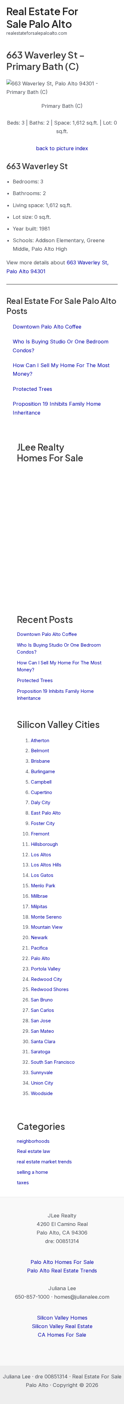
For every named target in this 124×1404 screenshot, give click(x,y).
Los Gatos (42, 875)
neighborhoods (33, 1141)
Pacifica (39, 948)
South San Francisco (53, 1062)
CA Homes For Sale (62, 1335)
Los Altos (41, 855)
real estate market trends (44, 1162)
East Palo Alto (46, 813)
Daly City (40, 802)
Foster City (43, 823)
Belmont (40, 751)
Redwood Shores (50, 989)
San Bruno (42, 1000)
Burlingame (43, 771)
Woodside (42, 1093)
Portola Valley (45, 969)
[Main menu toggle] (110, 21)
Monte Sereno (46, 917)
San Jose (41, 1021)
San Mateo (42, 1031)
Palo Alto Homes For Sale (62, 1262)
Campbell (41, 782)
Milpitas (39, 906)
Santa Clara (43, 1041)
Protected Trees (35, 680)
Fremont (40, 834)
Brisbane (40, 761)
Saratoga (40, 1052)
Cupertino (41, 792)
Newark (39, 937)
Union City (42, 1083)
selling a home (32, 1172)
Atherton (40, 740)
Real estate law (33, 1151)
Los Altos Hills (46, 865)
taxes (23, 1182)
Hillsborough (44, 844)
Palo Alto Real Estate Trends (62, 1270)
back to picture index (62, 148)
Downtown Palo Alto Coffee (47, 634)
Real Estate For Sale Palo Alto (42, 17)
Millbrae (39, 896)
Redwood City (46, 979)
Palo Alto (40, 958)
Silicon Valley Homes (62, 1318)
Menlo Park (43, 886)
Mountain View (47, 927)
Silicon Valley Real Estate (62, 1326)
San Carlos (42, 1010)
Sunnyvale (42, 1072)
